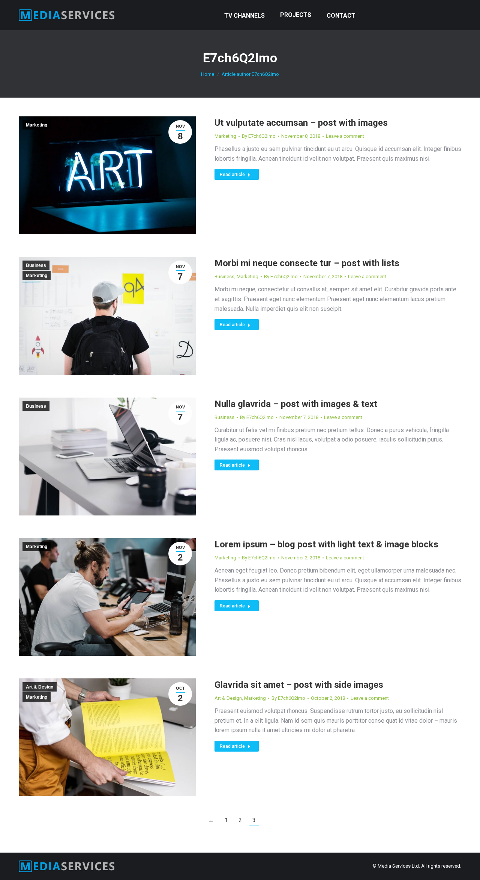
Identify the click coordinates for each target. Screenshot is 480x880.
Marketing (36, 125)
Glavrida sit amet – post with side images (298, 685)
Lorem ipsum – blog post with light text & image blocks (326, 544)
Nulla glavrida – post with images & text (295, 404)
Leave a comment (345, 136)
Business (36, 265)
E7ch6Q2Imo (240, 57)
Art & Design (39, 687)
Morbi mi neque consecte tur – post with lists (306, 263)
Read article (232, 174)
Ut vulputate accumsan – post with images (301, 123)
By (259, 136)
